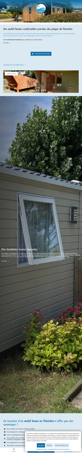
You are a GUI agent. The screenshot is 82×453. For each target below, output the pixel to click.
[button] (36, 90)
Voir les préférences (61, 445)
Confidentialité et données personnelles (59, 449)
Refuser (49, 445)
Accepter (41, 445)
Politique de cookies (41, 449)
